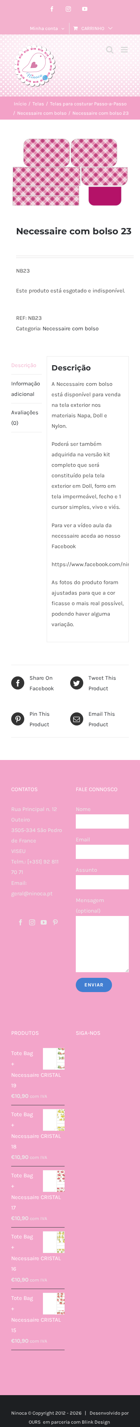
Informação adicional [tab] (25, 388)
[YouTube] (44, 922)
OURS (35, 1422)
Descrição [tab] (23, 365)
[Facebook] (21, 922)
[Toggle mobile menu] (125, 50)
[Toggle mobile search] (109, 50)
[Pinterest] (55, 922)
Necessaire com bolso (71, 328)
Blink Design (96, 1422)
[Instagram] (32, 922)
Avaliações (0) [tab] (24, 417)
